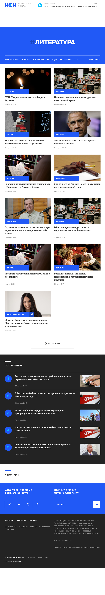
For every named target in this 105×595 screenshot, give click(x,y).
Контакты (21, 520)
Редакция (9, 520)
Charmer (17, 561)
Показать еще (54, 343)
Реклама (33, 520)
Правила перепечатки (14, 557)
